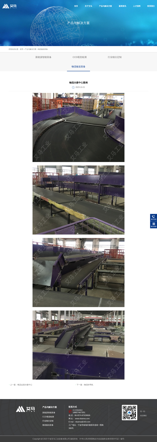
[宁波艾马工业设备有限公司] (9, 6)
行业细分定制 (115, 57)
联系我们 (151, 6)
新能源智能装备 (43, 57)
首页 (76, 6)
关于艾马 (88, 6)
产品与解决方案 (105, 6)
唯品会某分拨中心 (24, 385)
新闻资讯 (122, 6)
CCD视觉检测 (80, 57)
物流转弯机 (88, 385)
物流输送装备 (43, 49)
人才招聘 (136, 6)
